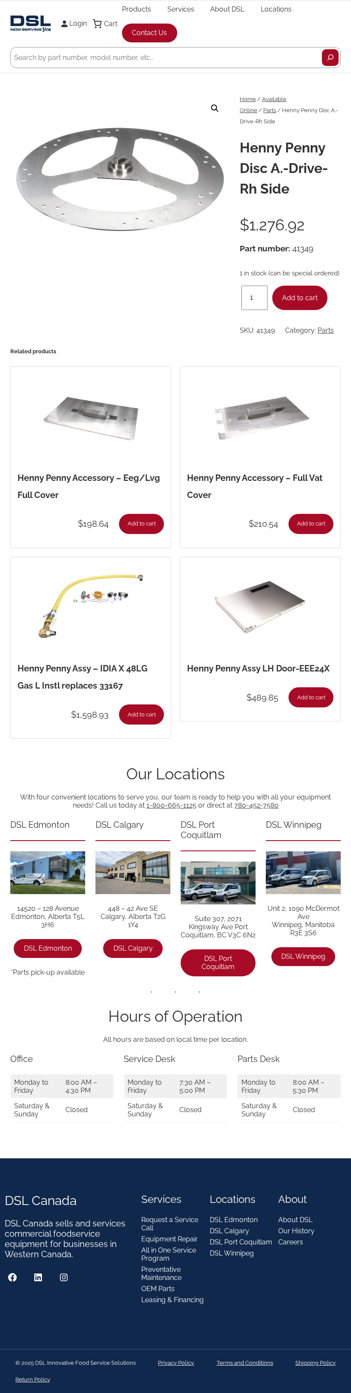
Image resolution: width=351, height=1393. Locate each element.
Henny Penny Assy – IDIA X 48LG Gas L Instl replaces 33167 (83, 677)
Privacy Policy (176, 1363)
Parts (269, 110)
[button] (215, 108)
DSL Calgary (133, 948)
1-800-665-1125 (171, 805)
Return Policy (32, 1379)
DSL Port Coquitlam (218, 963)
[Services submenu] (198, 9)
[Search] (330, 57)
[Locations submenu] (295, 9)
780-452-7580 (256, 805)
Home (248, 99)
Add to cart (300, 298)
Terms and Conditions (245, 1363)
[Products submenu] (155, 9)
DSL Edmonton (48, 948)
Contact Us (149, 33)
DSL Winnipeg (303, 956)
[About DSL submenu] (248, 9)
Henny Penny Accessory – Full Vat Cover (255, 486)
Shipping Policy (315, 1363)
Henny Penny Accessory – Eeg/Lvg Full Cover (89, 486)
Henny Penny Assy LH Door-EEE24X (258, 668)
